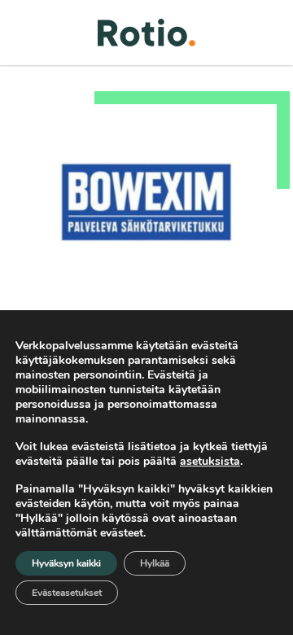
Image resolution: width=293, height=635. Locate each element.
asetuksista (210, 461)
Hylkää (154, 563)
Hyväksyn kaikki (66, 563)
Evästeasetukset (67, 592)
